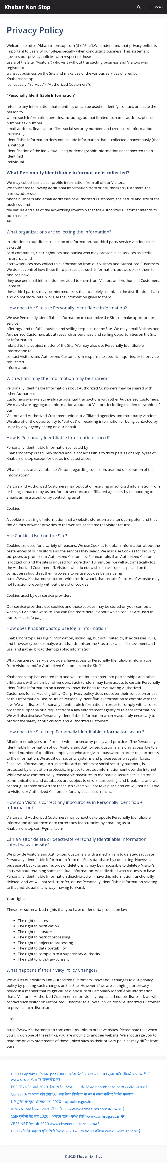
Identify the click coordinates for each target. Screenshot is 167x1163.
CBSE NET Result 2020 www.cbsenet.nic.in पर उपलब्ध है (55, 1123)
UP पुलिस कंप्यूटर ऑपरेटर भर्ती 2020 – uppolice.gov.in (51, 1101)
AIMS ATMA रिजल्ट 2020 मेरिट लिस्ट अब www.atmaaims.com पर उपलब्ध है (67, 1108)
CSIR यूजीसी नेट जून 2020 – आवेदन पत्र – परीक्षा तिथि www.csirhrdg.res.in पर (67, 1116)
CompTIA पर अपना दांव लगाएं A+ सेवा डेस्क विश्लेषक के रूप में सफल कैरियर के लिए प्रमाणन (72, 1094)
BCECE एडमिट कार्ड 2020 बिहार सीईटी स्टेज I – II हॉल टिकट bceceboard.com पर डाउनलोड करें (79, 1086)
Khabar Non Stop (27, 7)
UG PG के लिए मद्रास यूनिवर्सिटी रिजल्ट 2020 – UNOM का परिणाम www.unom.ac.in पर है (75, 1131)
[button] (139, 7)
